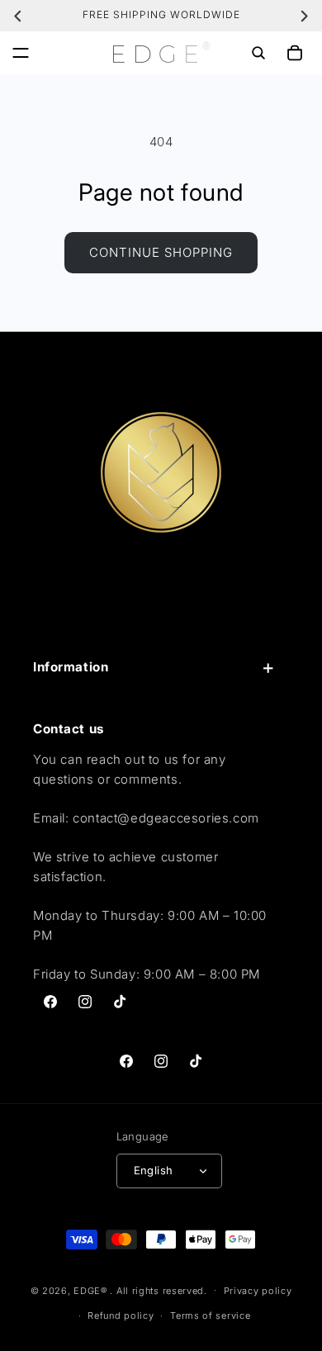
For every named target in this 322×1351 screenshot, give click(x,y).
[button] (20, 53)
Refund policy (121, 1315)
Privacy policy (258, 1290)
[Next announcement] (304, 16)
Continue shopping (161, 252)
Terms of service (210, 1315)
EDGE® (91, 1290)
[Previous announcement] (18, 16)
